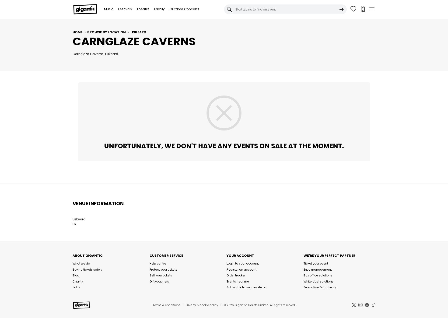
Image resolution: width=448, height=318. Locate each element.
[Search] (341, 9)
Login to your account (243, 263)
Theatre (143, 9)
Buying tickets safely (87, 270)
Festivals (125, 9)
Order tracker (236, 275)
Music (108, 9)
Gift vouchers (159, 281)
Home (78, 32)
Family (159, 9)
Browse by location (106, 32)
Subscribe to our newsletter (246, 287)
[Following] (353, 9)
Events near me (238, 281)
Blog (76, 275)
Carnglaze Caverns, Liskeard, (96, 54)
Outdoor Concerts (184, 9)
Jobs (76, 287)
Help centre (158, 263)
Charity (78, 281)
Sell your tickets (161, 275)
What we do (81, 263)
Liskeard (138, 32)
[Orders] (362, 9)
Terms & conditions (166, 305)
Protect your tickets (163, 270)
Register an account (241, 270)
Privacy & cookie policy (202, 305)
